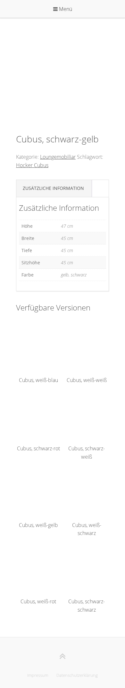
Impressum (37, 675)
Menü (65, 9)
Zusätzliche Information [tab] (53, 188)
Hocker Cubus (32, 165)
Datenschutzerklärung (77, 675)
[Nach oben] (62, 656)
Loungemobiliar (58, 156)
